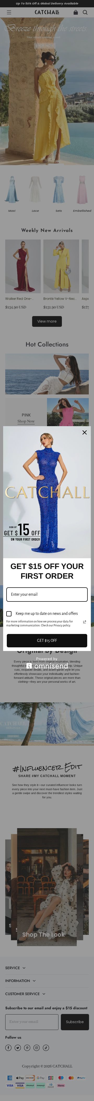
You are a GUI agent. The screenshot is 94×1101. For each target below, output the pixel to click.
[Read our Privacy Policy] (84, 622)
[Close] (84, 432)
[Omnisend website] (47, 663)
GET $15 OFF (47, 640)
